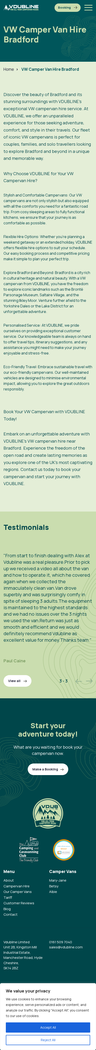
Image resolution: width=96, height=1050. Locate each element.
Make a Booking (68, 7)
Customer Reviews (18, 903)
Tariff (7, 897)
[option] (48, 603)
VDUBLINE (54, 325)
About (8, 880)
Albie (53, 891)
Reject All (48, 1040)
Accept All (48, 1027)
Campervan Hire (16, 886)
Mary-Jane (57, 880)
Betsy (53, 886)
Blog (7, 908)
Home (8, 69)
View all (14, 681)
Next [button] (89, 681)
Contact (10, 914)
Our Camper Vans (17, 891)
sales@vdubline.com (66, 947)
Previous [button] (78, 681)
